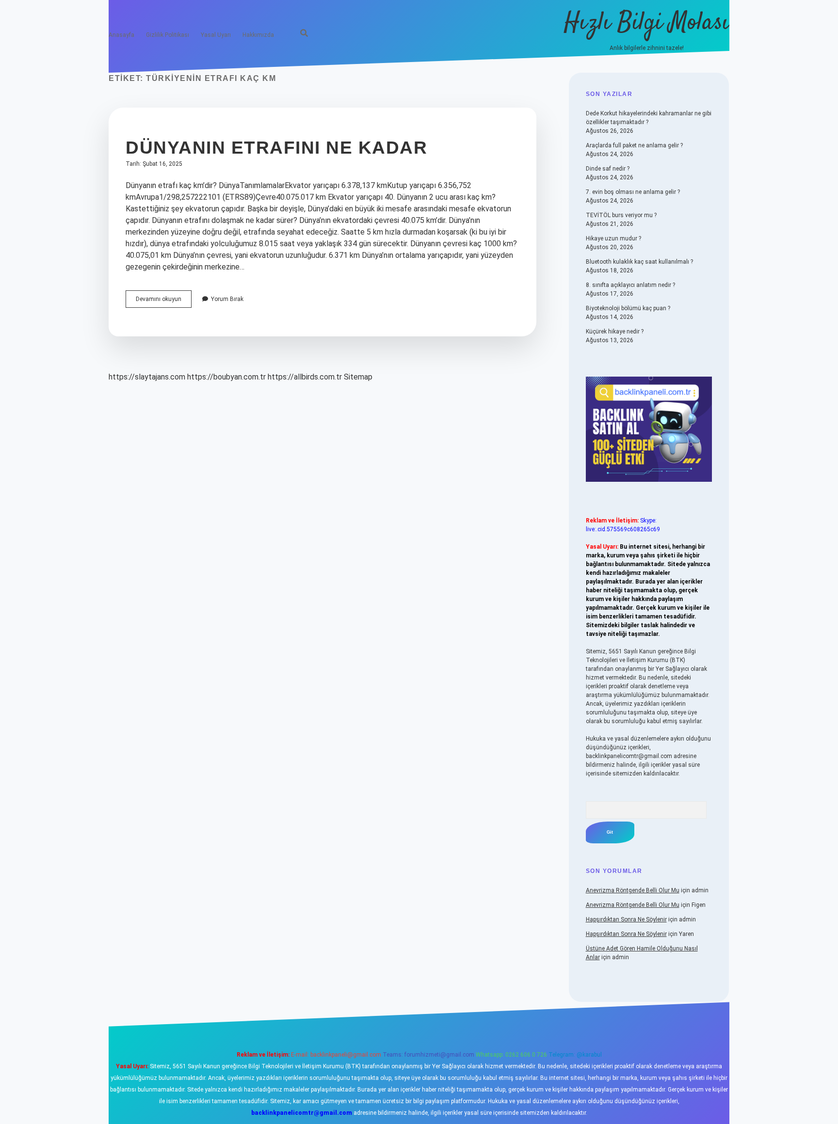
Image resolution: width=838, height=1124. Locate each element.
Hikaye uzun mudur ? (613, 238)
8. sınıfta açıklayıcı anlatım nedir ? (630, 285)
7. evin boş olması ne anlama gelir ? (633, 192)
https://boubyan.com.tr (226, 376)
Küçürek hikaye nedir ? (615, 331)
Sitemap (358, 376)
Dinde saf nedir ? (607, 168)
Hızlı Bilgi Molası (646, 23)
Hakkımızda (258, 35)
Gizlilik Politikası (167, 35)
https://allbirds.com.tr (305, 376)
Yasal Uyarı (216, 35)
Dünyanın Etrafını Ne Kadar (276, 148)
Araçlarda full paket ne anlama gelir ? (634, 145)
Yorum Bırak (227, 299)
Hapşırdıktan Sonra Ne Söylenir (626, 919)
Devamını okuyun (164, 301)
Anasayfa (121, 35)
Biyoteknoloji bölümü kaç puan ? (628, 308)
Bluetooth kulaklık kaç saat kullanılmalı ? (639, 261)
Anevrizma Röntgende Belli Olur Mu (632, 890)
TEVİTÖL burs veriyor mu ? (621, 215)
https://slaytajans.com (147, 376)
